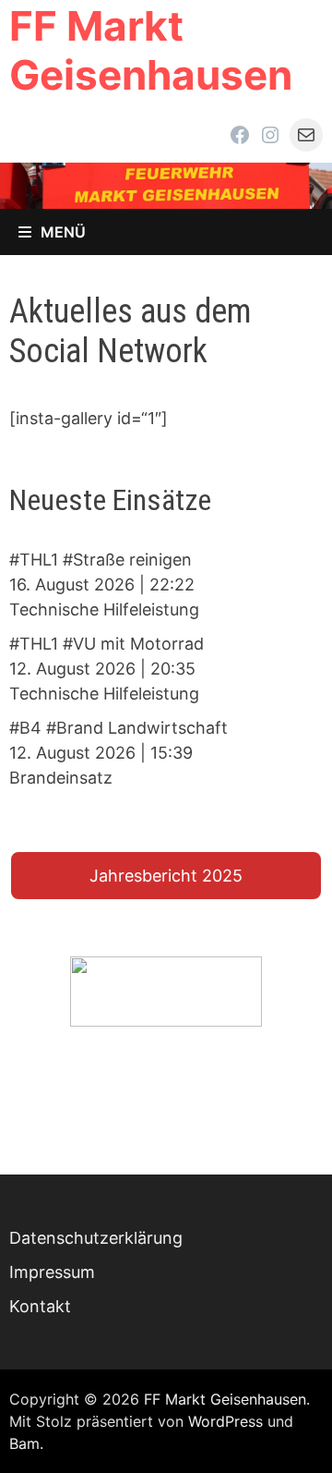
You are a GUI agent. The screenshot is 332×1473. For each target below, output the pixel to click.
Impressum (52, 1272)
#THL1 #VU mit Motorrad (106, 643)
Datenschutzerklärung (96, 1238)
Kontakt (40, 1306)
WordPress (225, 1421)
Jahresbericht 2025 (166, 875)
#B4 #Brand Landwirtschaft (118, 727)
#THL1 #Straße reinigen (100, 559)
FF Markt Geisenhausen (150, 50)
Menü (63, 232)
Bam (24, 1443)
